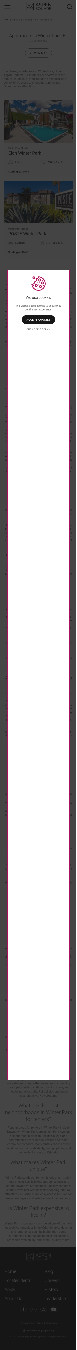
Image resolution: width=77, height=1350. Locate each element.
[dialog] (38, 675)
